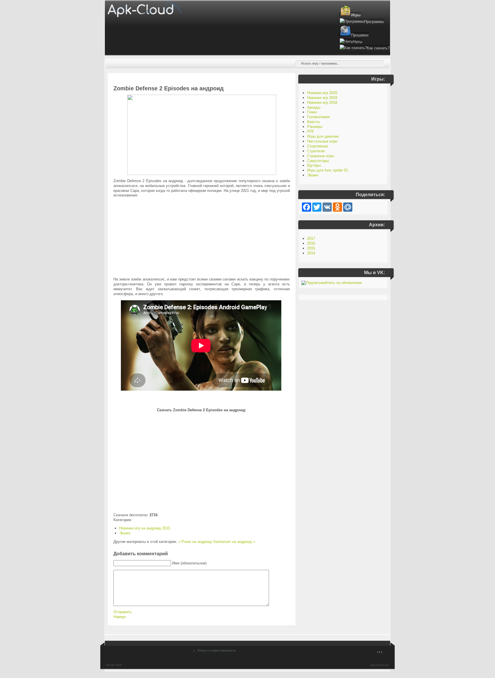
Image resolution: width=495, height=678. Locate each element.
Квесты (313, 122)
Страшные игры (320, 156)
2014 (311, 253)
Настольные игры (322, 141)
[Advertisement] (202, 237)
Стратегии (316, 151)
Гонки (312, 112)
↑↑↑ (380, 652)
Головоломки (318, 117)
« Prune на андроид (195, 541)
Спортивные (317, 146)
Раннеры (314, 126)
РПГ (310, 131)
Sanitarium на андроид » (234, 541)
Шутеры (314, 165)
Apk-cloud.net (379, 665)
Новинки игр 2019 (322, 98)
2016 (311, 243)
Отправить (122, 612)
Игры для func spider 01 (327, 170)
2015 (311, 248)
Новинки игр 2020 (322, 93)
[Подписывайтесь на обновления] (331, 282)
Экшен (124, 533)
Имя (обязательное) (189, 563)
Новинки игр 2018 (322, 102)
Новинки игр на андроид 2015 (144, 528)
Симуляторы (318, 161)
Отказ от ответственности (216, 650)
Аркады (313, 107)
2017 (311, 238)
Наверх (119, 617)
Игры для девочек (323, 136)
